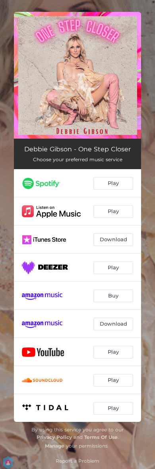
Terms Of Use (101, 437)
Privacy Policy (54, 437)
